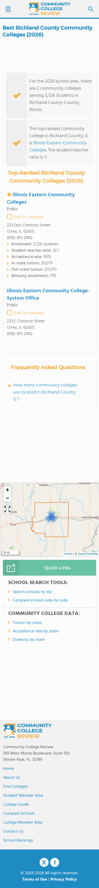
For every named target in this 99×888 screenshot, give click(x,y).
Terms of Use (34, 879)
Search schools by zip (32, 592)
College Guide (16, 804)
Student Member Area (23, 795)
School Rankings (18, 840)
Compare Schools (19, 813)
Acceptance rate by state (35, 631)
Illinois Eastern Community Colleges (58, 146)
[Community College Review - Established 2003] (50, 8)
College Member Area (22, 822)
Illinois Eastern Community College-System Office (48, 294)
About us (11, 778)
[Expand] (7, 510)
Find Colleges (15, 787)
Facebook (55, 862)
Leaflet (68, 554)
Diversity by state (29, 640)
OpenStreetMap (88, 554)
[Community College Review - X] (44, 862)
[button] (51, 517)
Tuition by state (27, 623)
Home (8, 769)
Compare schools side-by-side (40, 600)
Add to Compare (29, 217)
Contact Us (13, 831)
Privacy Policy (63, 879)
